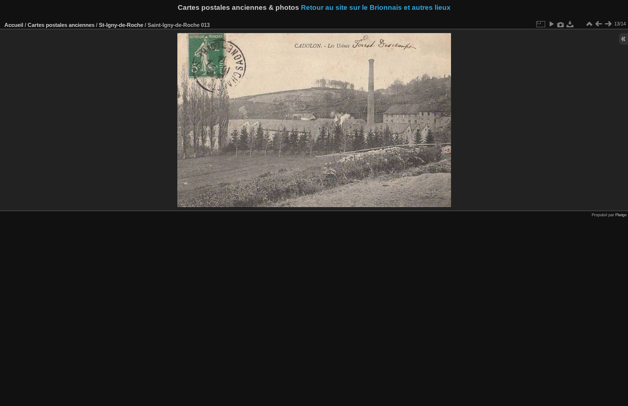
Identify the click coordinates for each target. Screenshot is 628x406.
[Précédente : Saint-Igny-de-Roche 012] (598, 24)
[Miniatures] (589, 24)
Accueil (13, 25)
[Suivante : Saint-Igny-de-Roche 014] (608, 24)
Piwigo (621, 215)
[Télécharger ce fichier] (570, 24)
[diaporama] (551, 24)
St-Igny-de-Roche (121, 25)
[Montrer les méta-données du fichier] (560, 24)
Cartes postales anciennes (61, 25)
